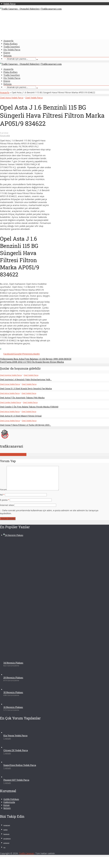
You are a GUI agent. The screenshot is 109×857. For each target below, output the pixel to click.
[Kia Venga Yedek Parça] (9, 732)
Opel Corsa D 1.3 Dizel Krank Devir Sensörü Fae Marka (26, 388)
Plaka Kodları (10, 43)
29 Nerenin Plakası (13, 677)
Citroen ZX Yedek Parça (15, 750)
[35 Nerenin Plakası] (9, 689)
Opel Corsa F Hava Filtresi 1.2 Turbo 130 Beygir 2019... (25, 425)
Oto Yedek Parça (11, 49)
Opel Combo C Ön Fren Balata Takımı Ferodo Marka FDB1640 (29, 406)
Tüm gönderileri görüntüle (13, 454)
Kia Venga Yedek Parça (15, 735)
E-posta (4, 499)
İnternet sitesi (7, 505)
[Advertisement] (51, 25)
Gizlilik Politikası (11, 799)
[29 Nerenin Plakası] (9, 674)
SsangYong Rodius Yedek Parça (19, 765)
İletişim (7, 55)
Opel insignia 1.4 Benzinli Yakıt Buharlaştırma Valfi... (26, 379)
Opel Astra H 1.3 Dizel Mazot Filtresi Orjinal (21, 415)
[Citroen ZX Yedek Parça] (9, 747)
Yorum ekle (5, 135)
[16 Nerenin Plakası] (9, 704)
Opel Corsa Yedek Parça (10, 384)
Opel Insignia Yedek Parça (11, 375)
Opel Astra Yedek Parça (11, 97)
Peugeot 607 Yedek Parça (16, 779)
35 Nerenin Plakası (13, 692)
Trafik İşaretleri (11, 46)
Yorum (3, 489)
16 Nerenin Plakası (13, 707)
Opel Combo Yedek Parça (10, 402)
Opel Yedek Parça (34, 97)
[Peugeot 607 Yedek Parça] (9, 776)
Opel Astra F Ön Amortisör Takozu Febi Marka (22, 397)
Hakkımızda (9, 802)
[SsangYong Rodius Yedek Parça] (9, 762)
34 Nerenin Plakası (13, 662)
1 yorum (7, 738)
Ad (2, 494)
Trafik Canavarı (26, 853)
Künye (6, 52)
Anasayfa (8, 40)
